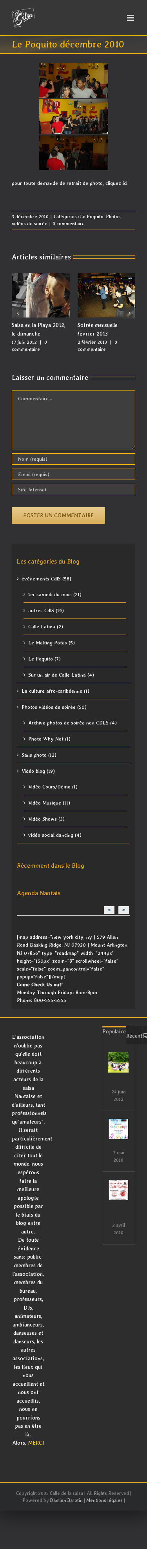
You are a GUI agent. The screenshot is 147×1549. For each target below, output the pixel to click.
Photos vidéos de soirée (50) (54, 707)
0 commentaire (69, 223)
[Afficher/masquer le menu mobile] (131, 18)
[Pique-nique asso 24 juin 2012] (118, 1062)
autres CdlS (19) (46, 610)
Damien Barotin (66, 1500)
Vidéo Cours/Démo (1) (53, 787)
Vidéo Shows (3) (46, 819)
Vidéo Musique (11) (49, 803)
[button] (18, 313)
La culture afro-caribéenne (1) (55, 691)
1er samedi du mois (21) (55, 594)
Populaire (114, 1031)
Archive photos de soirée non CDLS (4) (72, 723)
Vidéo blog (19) (38, 771)
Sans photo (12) (39, 755)
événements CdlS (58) (46, 579)
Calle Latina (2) (45, 626)
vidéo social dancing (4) (55, 835)
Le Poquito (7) (44, 659)
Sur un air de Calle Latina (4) (61, 675)
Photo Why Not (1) (49, 739)
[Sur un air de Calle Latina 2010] (118, 1190)
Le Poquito (91, 216)
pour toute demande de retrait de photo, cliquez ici (69, 183)
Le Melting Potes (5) (51, 643)
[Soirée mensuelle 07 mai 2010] (118, 1129)
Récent (134, 1036)
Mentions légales (104, 1500)
